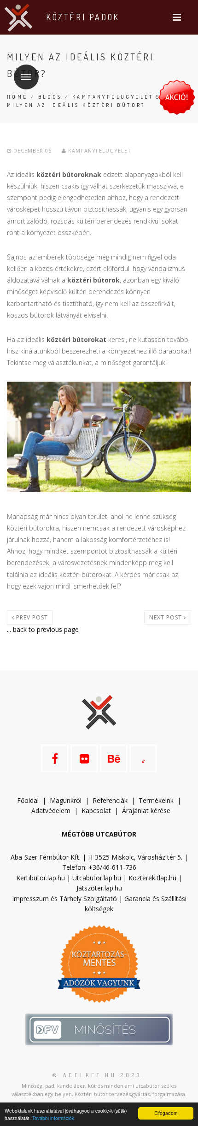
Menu (26, 77)
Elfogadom (165, 1112)
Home (17, 97)
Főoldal (28, 800)
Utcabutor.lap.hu (96, 877)
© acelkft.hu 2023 (97, 1075)
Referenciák (110, 800)
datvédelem (54, 810)
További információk (53, 1117)
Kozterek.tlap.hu (152, 877)
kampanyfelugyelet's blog (127, 97)
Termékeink (156, 800)
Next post (166, 617)
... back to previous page (43, 629)
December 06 (32, 150)
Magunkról (66, 800)
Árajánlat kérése (146, 810)
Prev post (31, 617)
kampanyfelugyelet (98, 150)
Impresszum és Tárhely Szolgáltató (64, 898)
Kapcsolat (96, 810)
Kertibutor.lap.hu (40, 877)
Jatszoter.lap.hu (99, 888)
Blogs (50, 97)
